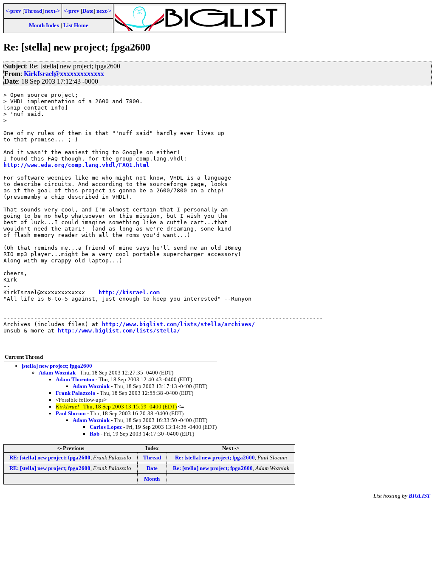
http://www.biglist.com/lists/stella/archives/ (178, 324)
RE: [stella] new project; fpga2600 (49, 457)
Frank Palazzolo (76, 393)
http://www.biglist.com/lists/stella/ (119, 330)
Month (152, 479)
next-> (52, 11)
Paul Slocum (71, 413)
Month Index (44, 25)
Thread (33, 11)
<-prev (13, 11)
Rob (94, 434)
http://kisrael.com (129, 292)
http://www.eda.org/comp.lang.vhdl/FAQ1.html (76, 165)
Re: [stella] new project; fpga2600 (215, 457)
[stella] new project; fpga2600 (57, 366)
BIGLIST (419, 496)
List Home (75, 25)
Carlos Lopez (106, 427)
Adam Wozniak (57, 372)
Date (87, 11)
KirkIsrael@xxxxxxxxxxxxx (64, 73)
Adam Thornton (75, 379)
